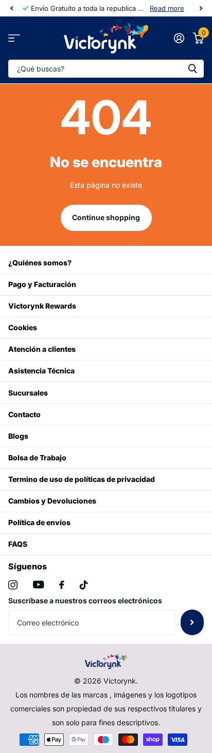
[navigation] (11, 8)
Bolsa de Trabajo (37, 457)
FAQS (17, 544)
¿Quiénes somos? (40, 262)
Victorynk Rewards (42, 305)
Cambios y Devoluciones (52, 500)
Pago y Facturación (42, 284)
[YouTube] (38, 584)
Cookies (22, 327)
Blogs (18, 436)
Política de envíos (39, 522)
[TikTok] (84, 584)
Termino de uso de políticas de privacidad (81, 479)
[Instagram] (12, 584)
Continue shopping (106, 217)
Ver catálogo (14, 38)
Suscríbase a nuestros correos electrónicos (85, 600)
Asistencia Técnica (41, 370)
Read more (167, 8)
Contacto (24, 414)
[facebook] (61, 585)
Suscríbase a (192, 622)
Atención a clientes (42, 349)
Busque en (192, 69)
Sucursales (28, 392)
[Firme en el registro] (178, 38)
